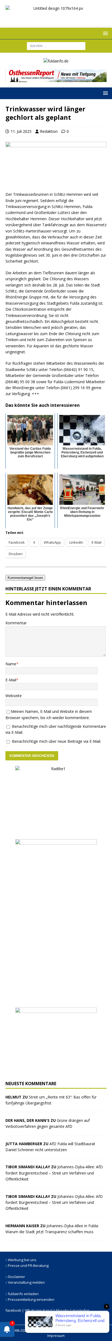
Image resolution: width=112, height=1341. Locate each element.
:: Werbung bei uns (20, 1259)
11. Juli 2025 (21, 131)
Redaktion (49, 131)
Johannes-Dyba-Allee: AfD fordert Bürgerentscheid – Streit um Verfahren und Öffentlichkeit (54, 1173)
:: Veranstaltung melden (25, 1282)
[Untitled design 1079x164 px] (56, 17)
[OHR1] (56, 78)
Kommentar (16, 622)
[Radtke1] (56, 830)
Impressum (56, 1335)
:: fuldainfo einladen (22, 1293)
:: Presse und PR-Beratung (27, 1265)
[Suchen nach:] (56, 45)
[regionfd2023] (56, 1072)
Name (10, 663)
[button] (104, 33)
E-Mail (10, 679)
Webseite (13, 695)
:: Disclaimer (15, 1276)
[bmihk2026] (56, 999)
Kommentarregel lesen (25, 578)
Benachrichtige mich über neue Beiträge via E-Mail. (56, 741)
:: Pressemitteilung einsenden (29, 1299)
